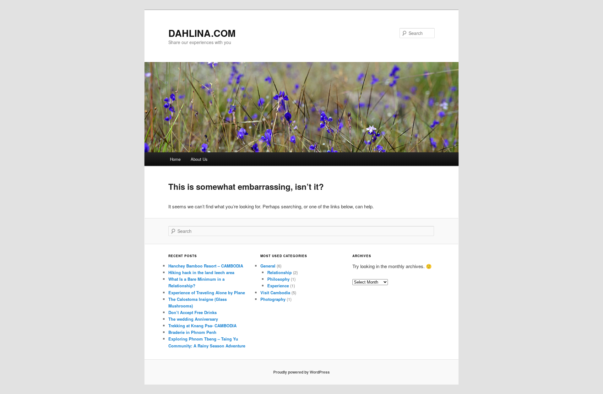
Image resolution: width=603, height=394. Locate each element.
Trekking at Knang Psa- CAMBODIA (202, 326)
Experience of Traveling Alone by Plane (206, 293)
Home (175, 159)
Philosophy (278, 279)
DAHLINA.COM (202, 33)
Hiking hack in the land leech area (201, 272)
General (267, 266)
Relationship (279, 272)
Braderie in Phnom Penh (192, 332)
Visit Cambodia (275, 293)
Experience (278, 286)
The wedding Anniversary (193, 319)
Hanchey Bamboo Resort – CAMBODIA (205, 266)
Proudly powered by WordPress (301, 372)
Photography (272, 299)
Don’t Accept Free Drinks (192, 312)
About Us (199, 159)
